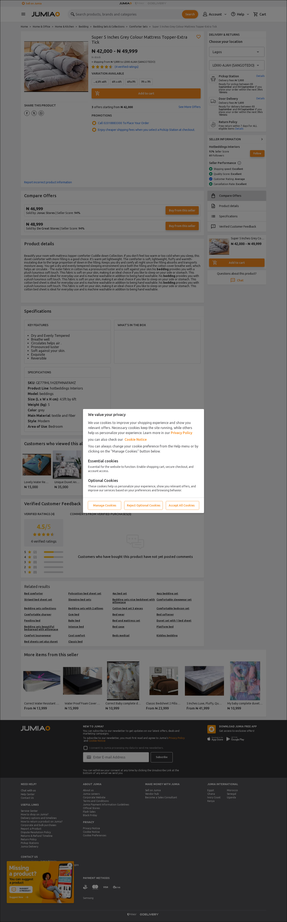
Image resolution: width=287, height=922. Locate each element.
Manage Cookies (104, 505)
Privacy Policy (181, 433)
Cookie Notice (136, 439)
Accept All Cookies (182, 505)
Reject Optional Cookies (143, 505)
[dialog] (143, 461)
